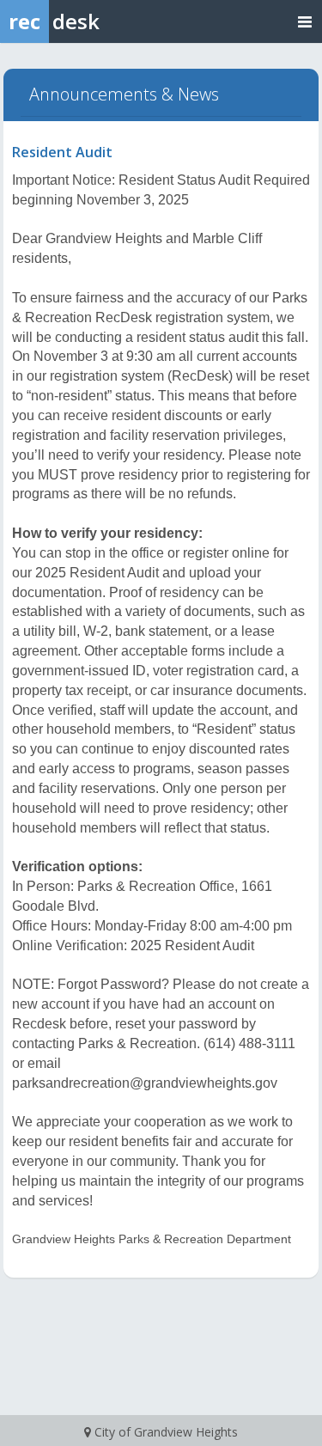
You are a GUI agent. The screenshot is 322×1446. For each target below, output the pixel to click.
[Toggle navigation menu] (305, 21)
